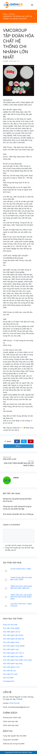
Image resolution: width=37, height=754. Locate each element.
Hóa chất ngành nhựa (11, 642)
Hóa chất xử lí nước (10, 674)
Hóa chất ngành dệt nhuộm (13, 635)
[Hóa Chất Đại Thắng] (13, 5)
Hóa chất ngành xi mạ (11, 667)
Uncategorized (8, 681)
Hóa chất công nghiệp (11, 628)
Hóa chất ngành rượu (11, 649)
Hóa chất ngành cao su (11, 632)
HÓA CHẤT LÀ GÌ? (9, 459)
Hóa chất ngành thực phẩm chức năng (17, 660)
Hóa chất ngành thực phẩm (13, 656)
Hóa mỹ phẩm (8, 678)
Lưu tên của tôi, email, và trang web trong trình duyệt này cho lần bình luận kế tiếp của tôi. (19, 547)
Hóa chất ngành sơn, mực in (13, 653)
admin (16, 478)
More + (19, 446)
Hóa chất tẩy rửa (9, 671)
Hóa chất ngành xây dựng (12, 663)
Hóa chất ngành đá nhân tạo (13, 639)
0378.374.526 (14, 703)
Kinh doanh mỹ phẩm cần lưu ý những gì (18, 514)
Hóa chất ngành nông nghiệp (14, 646)
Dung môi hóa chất (10, 625)
